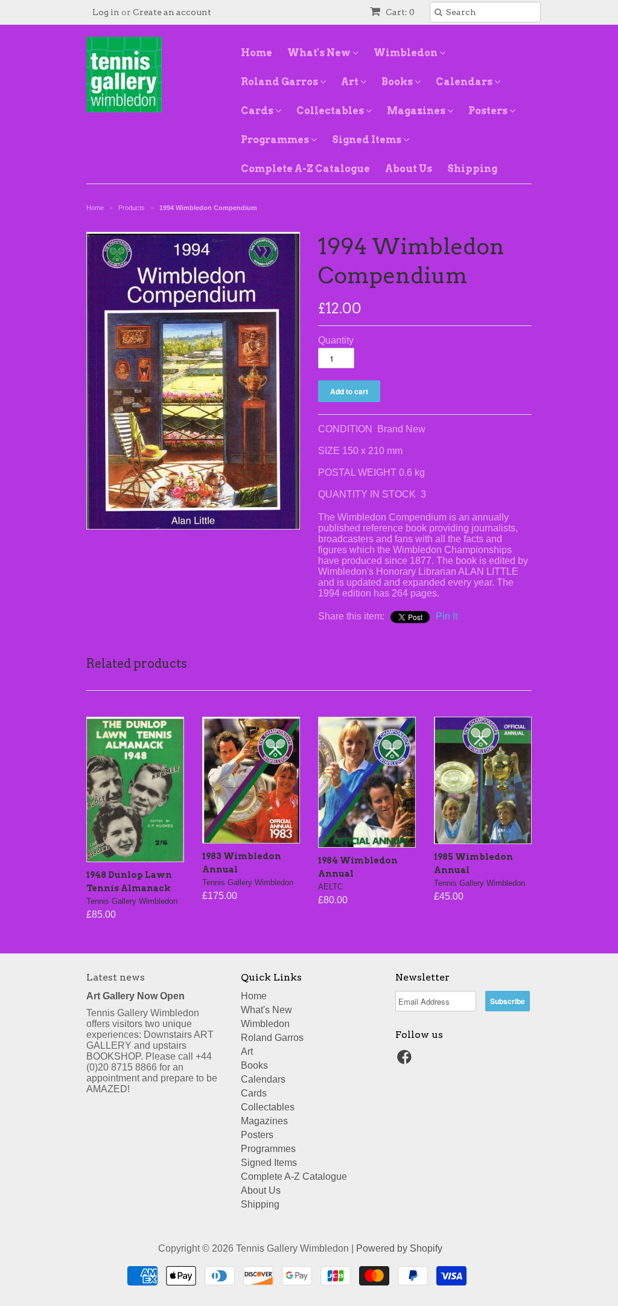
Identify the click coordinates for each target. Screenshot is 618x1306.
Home (256, 53)
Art (350, 82)
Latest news (115, 977)
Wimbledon (406, 53)
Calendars (465, 82)
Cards (258, 111)
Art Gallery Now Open (135, 996)
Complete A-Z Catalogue (305, 168)
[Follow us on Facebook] (406, 1060)
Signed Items (367, 140)
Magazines (417, 111)
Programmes (276, 140)
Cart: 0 (399, 12)
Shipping (472, 168)
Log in (105, 12)
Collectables (331, 111)
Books (398, 82)
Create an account (172, 12)
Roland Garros (280, 82)
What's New (319, 53)
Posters (488, 111)
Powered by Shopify (399, 1248)
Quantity (336, 340)
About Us (408, 168)
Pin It (446, 616)
